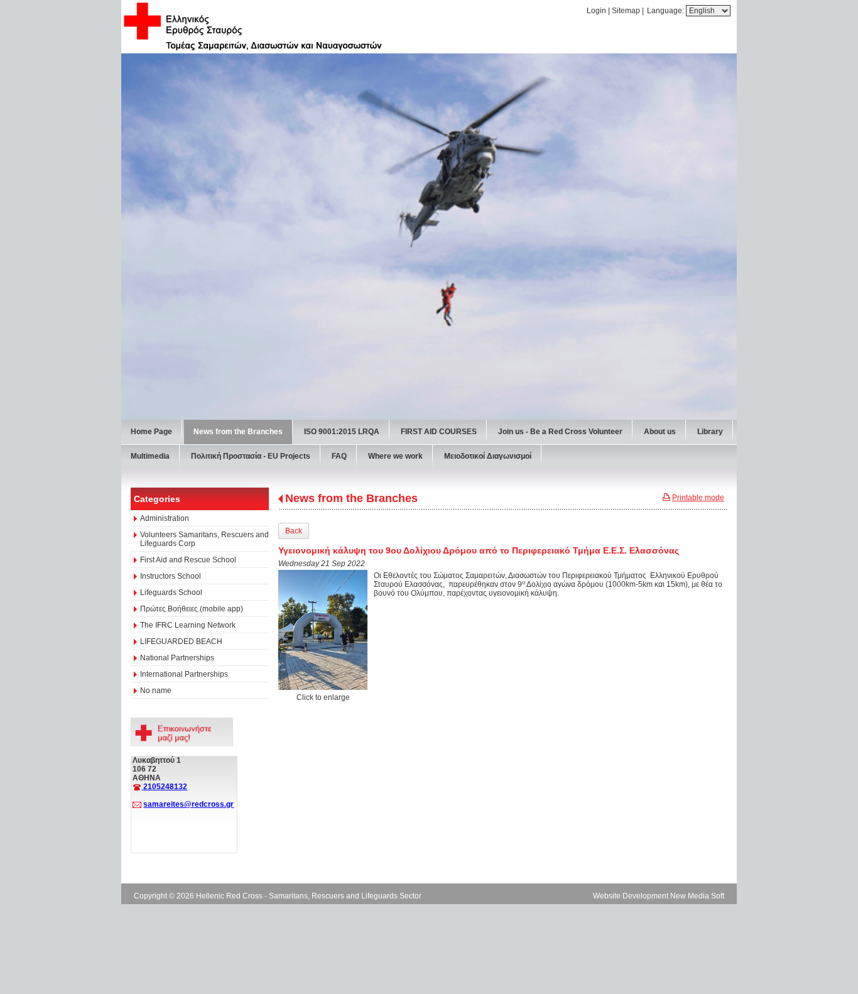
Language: (666, 10)
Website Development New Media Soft (658, 896)
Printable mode (698, 497)
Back (293, 531)
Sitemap (626, 10)
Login (596, 10)
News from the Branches (351, 498)
